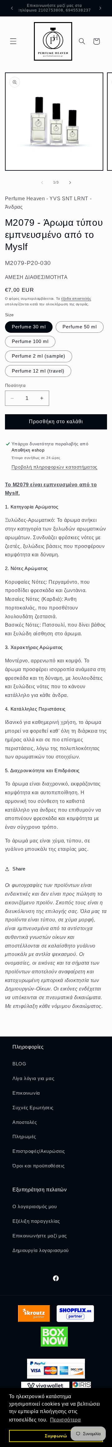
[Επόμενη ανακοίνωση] (100, 8)
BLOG (19, 1063)
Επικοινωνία (26, 1093)
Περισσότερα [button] (65, 1419)
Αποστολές (24, 1122)
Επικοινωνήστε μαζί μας (39, 1235)
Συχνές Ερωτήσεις (33, 1107)
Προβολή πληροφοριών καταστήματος (54, 467)
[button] (13, 41)
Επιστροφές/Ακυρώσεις (38, 1151)
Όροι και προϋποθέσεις (38, 1165)
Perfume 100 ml (30, 341)
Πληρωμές (24, 1136)
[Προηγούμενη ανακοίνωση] (12, 8)
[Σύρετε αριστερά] (42, 182)
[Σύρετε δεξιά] (70, 182)
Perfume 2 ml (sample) (38, 356)
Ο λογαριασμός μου (34, 1206)
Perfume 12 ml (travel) (38, 371)
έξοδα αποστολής (76, 298)
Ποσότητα (15, 385)
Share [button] (19, 868)
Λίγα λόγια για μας (33, 1078)
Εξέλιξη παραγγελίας (36, 1221)
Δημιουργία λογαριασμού (40, 1250)
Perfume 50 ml (80, 326)
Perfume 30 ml (29, 326)
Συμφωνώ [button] (56, 1435)
